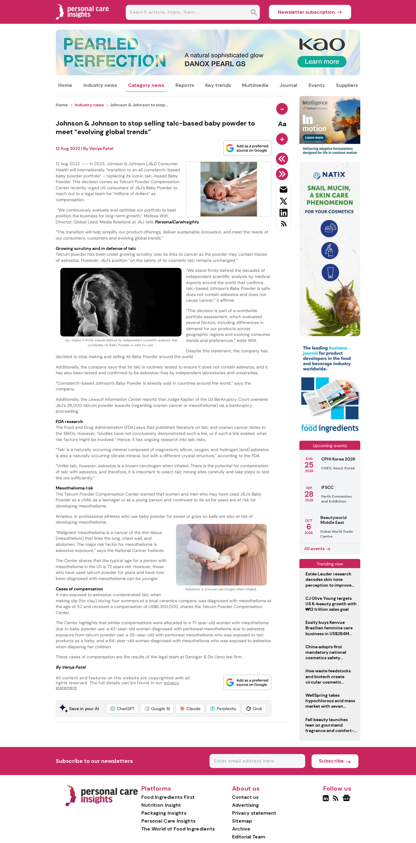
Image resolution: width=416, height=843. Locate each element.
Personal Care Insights (168, 821)
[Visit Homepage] (82, 22)
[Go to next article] (283, 174)
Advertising (245, 805)
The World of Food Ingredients (178, 829)
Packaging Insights (163, 813)
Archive (241, 829)
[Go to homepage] (101, 805)
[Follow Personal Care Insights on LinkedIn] (325, 800)
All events (314, 548)
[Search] (253, 13)
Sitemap (242, 821)
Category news (146, 85)
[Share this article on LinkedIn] (283, 214)
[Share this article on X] (283, 202)
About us (246, 789)
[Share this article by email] (283, 191)
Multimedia (255, 85)
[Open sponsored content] (208, 73)
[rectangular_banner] (329, 433)
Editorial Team (248, 837)
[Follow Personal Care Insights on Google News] (347, 800)
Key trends (218, 85)
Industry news (100, 85)
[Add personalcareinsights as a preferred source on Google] (247, 148)
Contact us (245, 797)
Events (316, 85)
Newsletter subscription (306, 12)
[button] (122, 708)
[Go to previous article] (283, 159)
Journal (288, 85)
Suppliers (347, 85)
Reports (184, 85)
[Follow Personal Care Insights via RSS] (336, 800)
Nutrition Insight (161, 805)
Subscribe (331, 761)
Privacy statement (254, 813)
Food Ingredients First (168, 797)
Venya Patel (101, 148)
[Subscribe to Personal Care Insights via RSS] (283, 226)
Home (65, 85)
